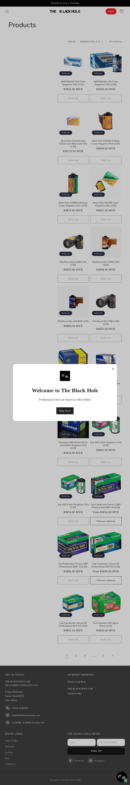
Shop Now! (65, 411)
